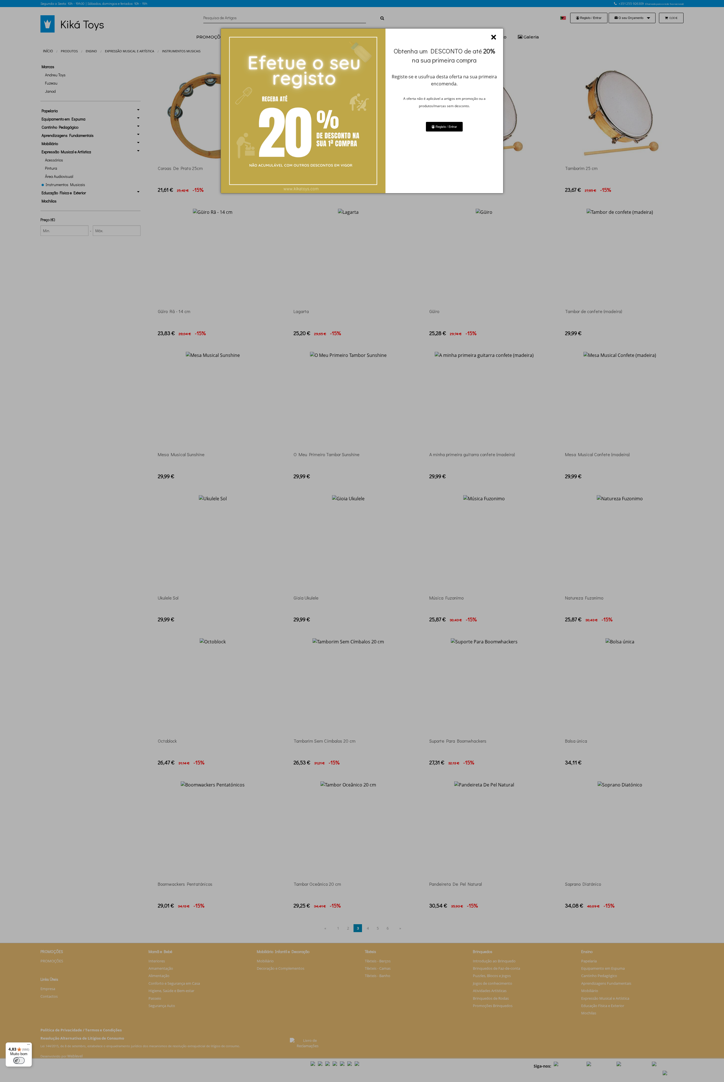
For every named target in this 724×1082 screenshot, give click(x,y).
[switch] (19, 1060)
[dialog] (362, 110)
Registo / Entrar (446, 126)
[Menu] (28, 1045)
